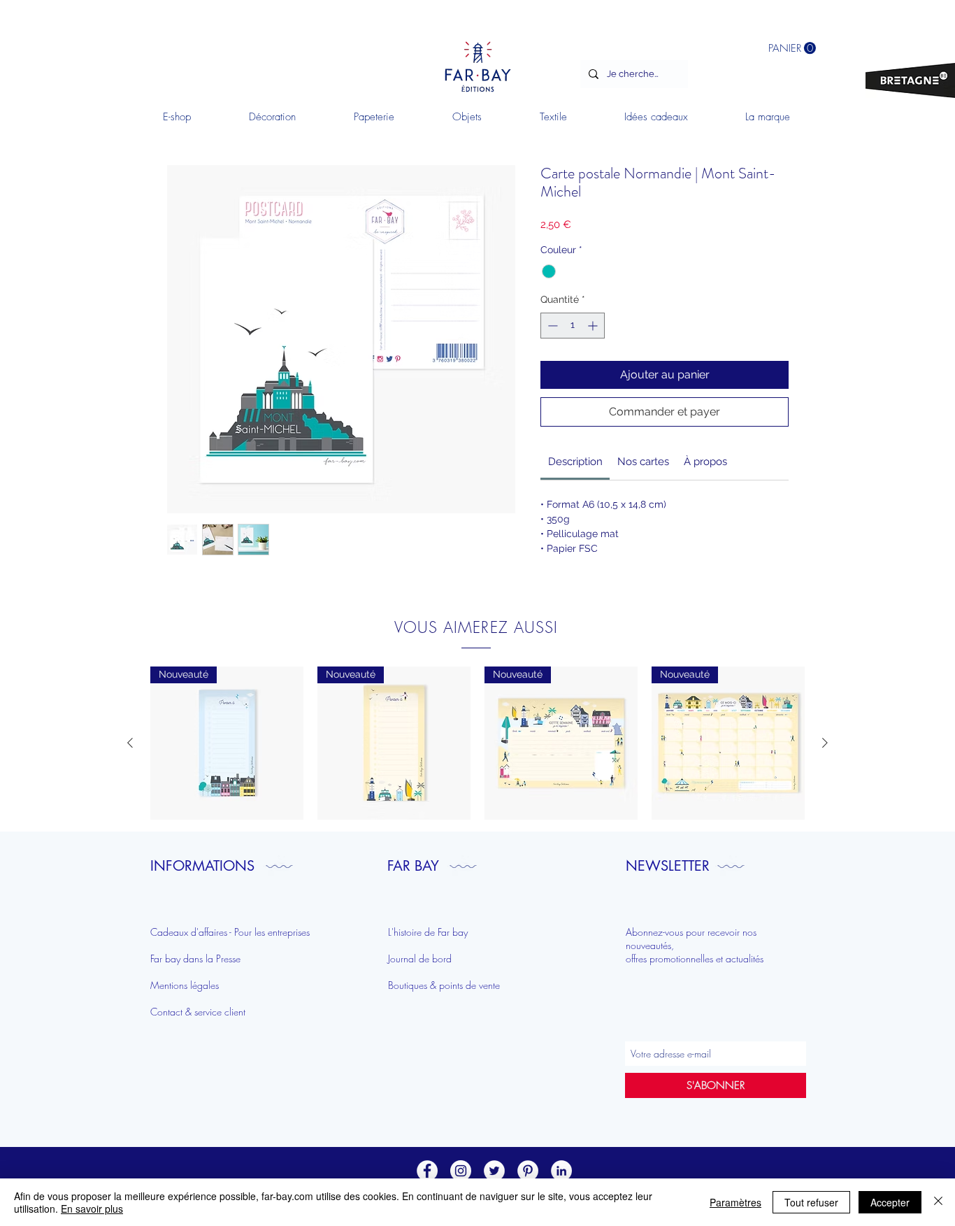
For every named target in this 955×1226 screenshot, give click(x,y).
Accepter (890, 1202)
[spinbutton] (572, 325)
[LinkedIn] (561, 1170)
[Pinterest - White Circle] (527, 1170)
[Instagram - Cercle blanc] (460, 1170)
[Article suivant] (825, 742)
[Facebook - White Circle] (427, 1170)
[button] (272, 117)
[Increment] (594, 325)
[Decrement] (551, 325)
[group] (477, 743)
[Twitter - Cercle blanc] (494, 1170)
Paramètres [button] (735, 1202)
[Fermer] (938, 1202)
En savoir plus (92, 1209)
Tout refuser (811, 1202)
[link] (575, 461)
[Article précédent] (130, 742)
